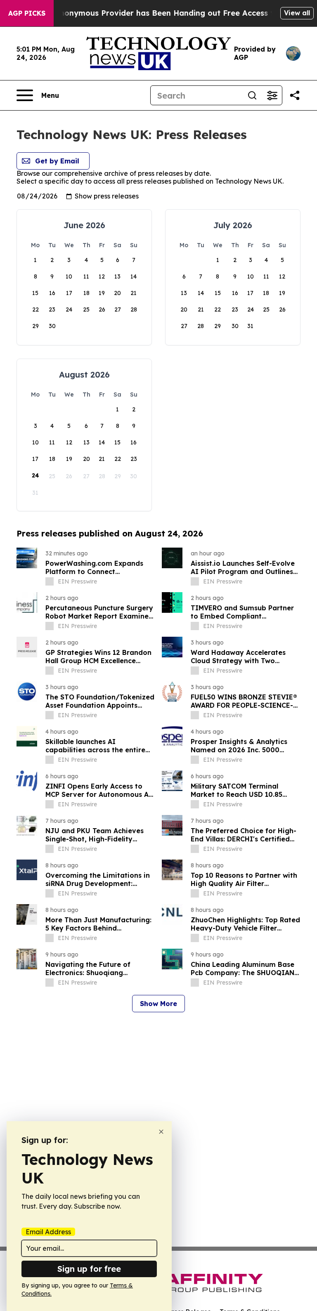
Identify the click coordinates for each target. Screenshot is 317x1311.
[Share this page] (294, 95)
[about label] (49, 581)
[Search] (252, 95)
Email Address (48, 1232)
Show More (158, 1003)
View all (297, 13)
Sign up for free (89, 1269)
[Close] (161, 1132)
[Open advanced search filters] (272, 95)
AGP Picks (26, 13)
